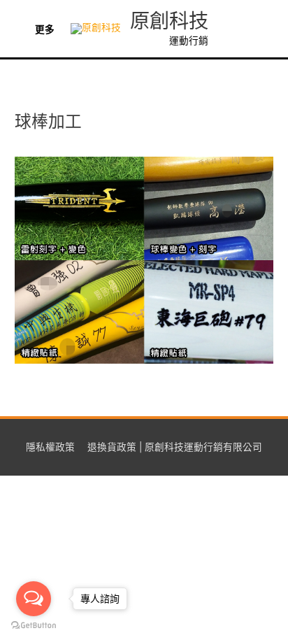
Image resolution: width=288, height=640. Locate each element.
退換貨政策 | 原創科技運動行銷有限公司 (174, 447)
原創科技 (169, 21)
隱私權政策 (50, 447)
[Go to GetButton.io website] (33, 625)
